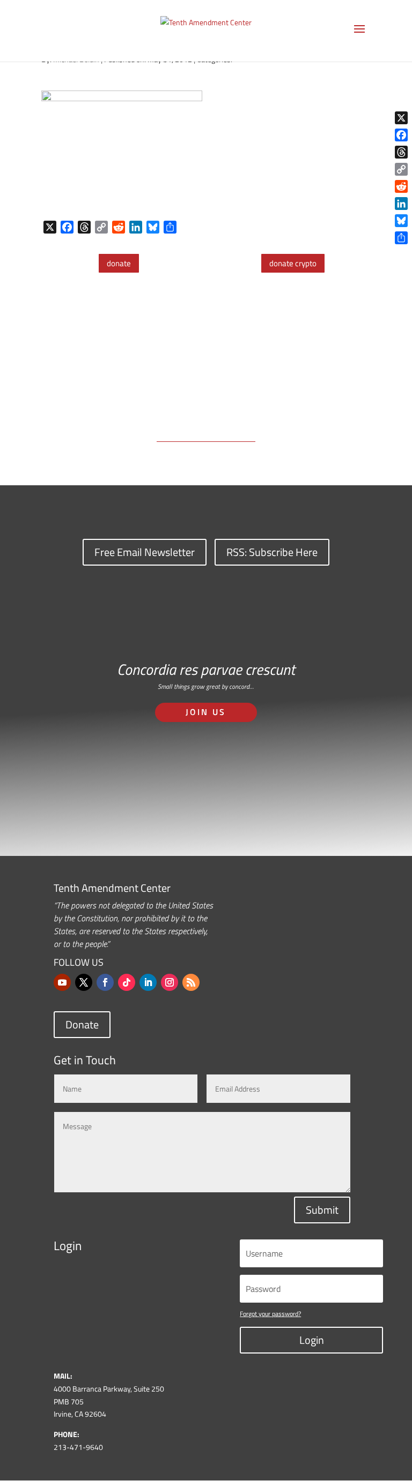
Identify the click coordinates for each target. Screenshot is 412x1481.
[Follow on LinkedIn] (148, 982)
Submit (322, 1209)
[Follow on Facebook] (105, 982)
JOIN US (206, 711)
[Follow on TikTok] (126, 982)
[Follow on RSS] (191, 982)
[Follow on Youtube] (62, 982)
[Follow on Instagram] (169, 982)
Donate (82, 1024)
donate (119, 263)
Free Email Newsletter (144, 552)
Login (311, 1340)
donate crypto (293, 263)
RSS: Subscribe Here (272, 552)
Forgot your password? (270, 1314)
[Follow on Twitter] (83, 982)
